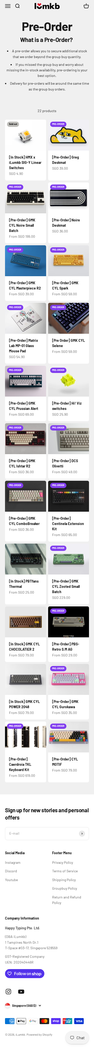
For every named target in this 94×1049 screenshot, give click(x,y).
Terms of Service (65, 871)
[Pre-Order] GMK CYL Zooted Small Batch (66, 586)
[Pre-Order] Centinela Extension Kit (68, 523)
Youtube (11, 880)
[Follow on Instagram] (8, 991)
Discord (11, 871)
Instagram (13, 862)
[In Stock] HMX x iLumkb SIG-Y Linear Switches (25, 162)
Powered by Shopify (39, 1034)
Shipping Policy (64, 880)
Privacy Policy (62, 862)
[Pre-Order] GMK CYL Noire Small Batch (22, 225)
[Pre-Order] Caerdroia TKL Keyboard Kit (20, 764)
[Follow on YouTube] (21, 991)
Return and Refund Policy (66, 900)
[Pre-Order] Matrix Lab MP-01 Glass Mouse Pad (23, 345)
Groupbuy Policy (64, 888)
